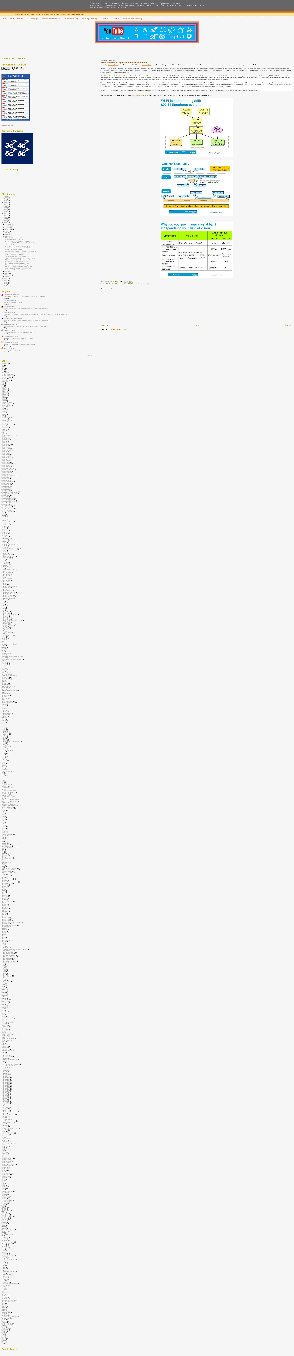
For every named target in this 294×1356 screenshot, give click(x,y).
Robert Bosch (5, 1110)
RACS (3, 1053)
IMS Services (5, 785)
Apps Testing (5, 495)
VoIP (2, 1303)
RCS (2, 1068)
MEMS (3, 900)
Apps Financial (6, 460)
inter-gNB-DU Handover (9, 801)
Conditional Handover (8, 592)
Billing (3, 529)
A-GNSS (4, 399)
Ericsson (4, 664)
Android (3, 422)
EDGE (3, 643)
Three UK (4, 1231)
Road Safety (5, 1107)
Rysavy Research (7, 1122)
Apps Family (5, 459)
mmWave (4, 916)
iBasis (3, 764)
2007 (5, 285)
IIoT (2, 782)
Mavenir (4, 886)
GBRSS (3, 705)
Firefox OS (4, 683)
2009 (5, 282)
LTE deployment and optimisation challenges (17, 265)
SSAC (3, 1185)
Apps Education (6, 457)
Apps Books (5, 445)
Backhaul (4, 523)
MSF (2, 935)
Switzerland (5, 1197)
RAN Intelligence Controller (10, 1064)
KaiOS (3, 828)
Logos (3, 861)
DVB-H (3, 637)
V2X (2, 1291)
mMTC (3, 913)
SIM (2, 1147)
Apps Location (5, 466)
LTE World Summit (139, 95)
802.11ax (4, 390)
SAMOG (4, 1125)
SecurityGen (5, 1142)
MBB (2, 888)
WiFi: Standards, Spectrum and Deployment (17, 263)
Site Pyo (4, 1153)
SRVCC (3, 1180)
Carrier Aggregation (7, 556)
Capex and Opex (6, 555)
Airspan (3, 414)
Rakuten (4, 1061)
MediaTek (4, 897)
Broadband (4, 537)
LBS (2, 849)
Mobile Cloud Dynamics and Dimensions (16, 238)
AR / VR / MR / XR (7, 508)
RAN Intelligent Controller (9, 1065)
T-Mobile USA (5, 1201)
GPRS (3, 722)
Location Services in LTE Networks (14, 254)
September (8, 229)
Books (3, 535)
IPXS (3, 817)
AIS (2, 416)
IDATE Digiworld (6, 771)
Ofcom (3, 988)
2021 (5, 206)
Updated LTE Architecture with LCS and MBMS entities (20, 258)
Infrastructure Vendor (7, 796)
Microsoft (4, 907)
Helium (3, 738)
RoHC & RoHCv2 (9, 244)
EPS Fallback (5, 662)
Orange (3, 1007)
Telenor (3, 1221)
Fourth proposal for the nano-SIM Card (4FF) (17, 246)
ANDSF (3, 423)
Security (4, 1140)
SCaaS (3, 1131)
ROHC (3, 1113)
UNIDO (3, 1273)
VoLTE (3, 1306)
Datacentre (4, 616)
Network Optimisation (8, 956)
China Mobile (5, 572)
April (6, 271)
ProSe (3, 1037)
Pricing (3, 1031)
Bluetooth (4, 534)
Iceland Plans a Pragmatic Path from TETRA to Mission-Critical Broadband (24, 296)
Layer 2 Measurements (8, 847)
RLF (2, 1106)
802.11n (111, 283)
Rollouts (4, 1116)
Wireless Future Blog (11, 342)
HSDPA (3, 749)
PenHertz (4, 1024)
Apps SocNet (5, 490)
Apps (3, 437)
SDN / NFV (4, 1134)
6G (2, 386)
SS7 (2, 1182)
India (3, 789)
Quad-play (4, 1047)
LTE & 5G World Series (134, 283)
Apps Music (5, 477)
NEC (2, 946)
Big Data (4, 528)
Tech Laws (4, 1213)
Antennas (4, 428)
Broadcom (4, 540)
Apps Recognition (7, 481)
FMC (2, 689)
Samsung (4, 1127)
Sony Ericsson (5, 1173)
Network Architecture (7, 952)
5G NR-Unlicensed (7, 375)
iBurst (3, 767)
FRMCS (3, 699)
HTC (2, 758)
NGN (3, 971)
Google (3, 720)
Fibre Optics (5, 678)
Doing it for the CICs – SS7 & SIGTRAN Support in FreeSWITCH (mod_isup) (25, 326)
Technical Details (6, 1216)
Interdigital (4, 802)
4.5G (2, 368)
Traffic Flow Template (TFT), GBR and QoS (17, 253)
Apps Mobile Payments (8, 475)
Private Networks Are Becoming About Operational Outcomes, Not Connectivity (26, 308)
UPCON (4, 1277)
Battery (3, 526)
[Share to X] (128, 282)
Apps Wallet (5, 504)
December (8, 224)
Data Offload (5, 611)
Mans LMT (4, 880)
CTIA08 (3, 605)
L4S (2, 841)
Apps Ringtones (6, 483)
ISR (2, 820)
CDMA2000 (5, 563)
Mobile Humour (6, 920)
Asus (3, 514)
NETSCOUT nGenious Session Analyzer (14, 949)
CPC (2, 601)
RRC (3, 1118)
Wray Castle (5, 1328)
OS (2, 1009)
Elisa (3, 649)
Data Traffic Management (9, 614)
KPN (2, 838)
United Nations (6, 1274)
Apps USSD (5, 496)
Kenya (3, 832)
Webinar (4, 1313)
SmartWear (4, 1168)
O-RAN (3, 985)
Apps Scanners (6, 484)
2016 (5, 215)
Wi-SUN (4, 1321)
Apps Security (5, 487)
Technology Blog (9, 312)
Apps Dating (5, 456)
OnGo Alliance (5, 995)
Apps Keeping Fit (6, 465)
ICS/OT (3, 770)
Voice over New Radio (8, 1301)
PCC (2, 1019)
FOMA (3, 692)
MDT (2, 894)
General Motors (6, 713)
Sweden (4, 1194)
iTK (2, 822)
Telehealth (4, 1219)
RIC (2, 1104)
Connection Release (7, 596)
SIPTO (3, 1152)
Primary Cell (5, 1032)
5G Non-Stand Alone (7, 374)
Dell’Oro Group (6, 619)
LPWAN (3, 864)
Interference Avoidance (8, 804)
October (7, 227)
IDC (2, 773)
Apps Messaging (6, 471)
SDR (2, 1136)
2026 (5, 197)
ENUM (3, 658)
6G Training (115, 19)
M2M (3, 877)
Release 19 (5, 1091)
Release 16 (5, 1086)
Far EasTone (5, 673)
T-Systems (4, 1203)
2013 (5, 221)
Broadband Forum (7, 538)
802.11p (4, 393)
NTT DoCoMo (5, 982)
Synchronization (6, 1200)
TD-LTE (3, 1209)
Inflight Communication (8, 795)
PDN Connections (7, 1022)
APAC (3, 431)
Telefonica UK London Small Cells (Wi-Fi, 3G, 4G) (18, 266)
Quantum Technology (8, 1050)
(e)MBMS (4, 363)
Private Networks (9, 306)
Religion (4, 1100)
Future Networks (6, 701)
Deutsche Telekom (7, 625)
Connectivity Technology (89, 19)
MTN (2, 938)
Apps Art (4, 441)
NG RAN (4, 965)
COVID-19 (4, 599)
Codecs (3, 584)
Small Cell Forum (6, 1158)
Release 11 (5, 1079)
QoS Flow (4, 1046)
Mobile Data (5, 919)
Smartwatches (5, 1167)
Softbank (4, 1170)
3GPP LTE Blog (9, 348)
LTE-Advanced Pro (7, 873)
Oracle (3, 1006)
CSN (2, 604)
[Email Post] (120, 281)
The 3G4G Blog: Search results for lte (15, 92)
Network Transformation (8, 961)
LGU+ (3, 853)
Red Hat (4, 1071)
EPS (2, 661)
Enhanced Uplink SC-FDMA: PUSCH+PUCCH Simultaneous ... (22, 243)
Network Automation (7, 953)
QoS (2, 1044)
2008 (5, 284)
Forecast (4, 693)
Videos (3, 1295)
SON (2, 1171)
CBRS (3, 559)
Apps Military (5, 472)
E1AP (3, 640)
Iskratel (3, 819)
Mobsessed (5, 926)
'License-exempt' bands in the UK (14, 270)
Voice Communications (8, 1300)
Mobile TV (4, 923)
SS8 (2, 1183)
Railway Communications (9, 1059)
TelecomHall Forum (10, 300)
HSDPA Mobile (6, 750)
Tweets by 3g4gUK (7, 125)
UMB (3, 1267)
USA (2, 1280)
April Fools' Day (6, 507)
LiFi (2, 856)
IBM (2, 765)
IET (2, 777)
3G (2, 365)
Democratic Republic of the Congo (12, 620)
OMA (3, 992)
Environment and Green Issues (11, 659)
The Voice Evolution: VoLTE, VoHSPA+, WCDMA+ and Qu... (21, 251)
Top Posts (4, 1237)
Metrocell (4, 906)
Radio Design (5, 1055)
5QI (2, 384)
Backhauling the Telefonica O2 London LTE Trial (18, 248)
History (3, 743)
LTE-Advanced (6, 871)
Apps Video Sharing (7, 499)
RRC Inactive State (7, 1119)
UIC (2, 1261)
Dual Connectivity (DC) (8, 635)
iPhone (3, 810)
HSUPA (3, 756)
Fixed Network (5, 684)
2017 (5, 213)
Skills (3, 1155)
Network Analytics (7, 950)
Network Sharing (6, 958)
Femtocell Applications (8, 676)
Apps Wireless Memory (8, 505)
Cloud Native (5, 580)
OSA (2, 1010)
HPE (2, 747)
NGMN (3, 970)
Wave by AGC (5, 1312)
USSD (3, 1286)
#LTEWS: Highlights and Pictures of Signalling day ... (19, 241)
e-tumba (4, 638)
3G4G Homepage (32, 19)
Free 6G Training (9, 330)
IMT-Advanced (5, 788)
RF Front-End (5, 1103)
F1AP (3, 671)
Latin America (5, 844)
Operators (4, 1003)
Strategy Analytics (7, 1191)
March (7, 273)
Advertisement (5, 405)
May (6, 236)
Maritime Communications (9, 882)
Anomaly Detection (7, 425)
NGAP (3, 968)
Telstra (3, 1222)
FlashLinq (4, 687)
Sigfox (3, 1145)
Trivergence (5, 1248)
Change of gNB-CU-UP (8, 569)
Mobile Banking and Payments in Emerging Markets (19, 259)
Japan (3, 826)
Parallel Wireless (6, 1018)
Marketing (4, 885)
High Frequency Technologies (10, 741)
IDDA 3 (3, 774)
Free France (5, 698)
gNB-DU (4, 717)
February (7, 275)
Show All (90, 355)
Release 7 (4, 1094)
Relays (3, 1076)
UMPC (3, 1268)
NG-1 (3, 967)
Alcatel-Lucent (5, 417)
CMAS (3, 581)
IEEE (115, 283)
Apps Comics (5, 453)
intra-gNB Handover (7, 808)
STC (2, 1189)
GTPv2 (3, 731)
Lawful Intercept (6, 846)
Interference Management (9, 805)
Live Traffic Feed (15, 76)
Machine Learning (7, 879)
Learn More (192, 5)
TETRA (3, 1227)
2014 (5, 219)
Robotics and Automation (9, 1112)
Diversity (4, 629)
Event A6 (4, 670)
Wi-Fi (147, 283)
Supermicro (5, 1192)
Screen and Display (7, 1133)
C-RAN (3, 546)
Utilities (3, 1288)
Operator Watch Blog (71, 19)
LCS (2, 850)
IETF (2, 779)
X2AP (3, 1334)
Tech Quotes (5, 1215)
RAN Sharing (5, 1067)
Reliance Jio (5, 1098)
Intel (2, 798)
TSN (2, 1249)
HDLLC (3, 735)
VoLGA (3, 1304)
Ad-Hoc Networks (6, 404)
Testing (3, 1225)
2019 (5, 209)
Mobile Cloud (5, 917)
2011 (5, 278)
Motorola (4, 931)
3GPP (3, 366)
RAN (2, 1062)
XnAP (3, 1340)
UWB (3, 1289)
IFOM (3, 780)
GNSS (3, 719)
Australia (4, 519)
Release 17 (5, 1088)
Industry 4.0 (5, 794)
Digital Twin (5, 628)
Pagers (3, 1016)
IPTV (2, 813)
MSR (3, 937)
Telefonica (4, 1218)
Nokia (3, 974)
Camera (4, 552)
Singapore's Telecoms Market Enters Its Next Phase (18, 338)
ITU (2, 823)
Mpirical (3, 932)
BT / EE (3, 543)
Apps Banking (5, 442)
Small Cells (5, 1159)
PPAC (3, 1028)
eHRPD (3, 647)
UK (2, 1264)
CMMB (3, 583)
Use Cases (4, 1282)
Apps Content (5, 454)
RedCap (4, 1073)
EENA (3, 646)
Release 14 (5, 1083)
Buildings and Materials (8, 544)
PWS (3, 1041)
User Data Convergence (9, 1283)
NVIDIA (3, 983)
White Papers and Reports (9, 1316)
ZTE (2, 1343)
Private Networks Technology (132, 19)
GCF (2, 707)
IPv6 (2, 814)
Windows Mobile (6, 1324)
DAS (2, 610)
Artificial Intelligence (7, 511)
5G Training (104, 19)
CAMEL (3, 550)
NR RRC (4, 980)
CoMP (3, 589)
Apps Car (4, 451)
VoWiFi (3, 1309)
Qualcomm (4, 1049)
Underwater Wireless (8, 1271)
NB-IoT (3, 944)
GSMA (3, 729)
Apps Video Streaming (8, 501)
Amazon (4, 419)
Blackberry (4, 531)
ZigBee (3, 1342)
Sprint (3, 1179)
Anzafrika (4, 429)
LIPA (2, 859)
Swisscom (4, 1195)
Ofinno (3, 991)
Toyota (3, 1239)
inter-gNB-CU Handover (9, 799)
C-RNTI (3, 547)
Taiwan (3, 1204)
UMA (3, 1265)
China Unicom (5, 575)
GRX (2, 725)
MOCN (3, 928)
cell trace (4, 565)
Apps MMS (4, 474)
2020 (5, 208)
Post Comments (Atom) (118, 329)
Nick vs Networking (10, 324)
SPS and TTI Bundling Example (13, 249)
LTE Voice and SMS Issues (9, 870)
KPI (2, 837)
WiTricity (4, 1325)
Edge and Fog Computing (9, 644)
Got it (201, 5)
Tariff (2, 1206)
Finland (3, 680)
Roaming (4, 1109)
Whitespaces (5, 1318)
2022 (5, 204)
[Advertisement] (147, 49)
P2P (2, 1015)
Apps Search (5, 486)
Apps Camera (5, 450)
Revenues (4, 1101)
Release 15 (5, 1085)
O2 (2, 986)
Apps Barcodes (6, 444)
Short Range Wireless (8, 1143)
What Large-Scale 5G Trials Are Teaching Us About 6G (19, 332)
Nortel (3, 977)
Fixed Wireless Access (8, 686)
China (3, 571)
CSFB (3, 602)
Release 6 (4, 1092)
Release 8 (4, 1095)
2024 (5, 200)
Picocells (4, 1025)
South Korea (5, 1174)
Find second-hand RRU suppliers (13, 302)
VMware (4, 1297)
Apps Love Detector (7, 468)
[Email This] (123, 282)
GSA (2, 726)
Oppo (3, 1004)
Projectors (4, 1035)
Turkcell (3, 1252)
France (3, 696)
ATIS (2, 517)
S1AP (3, 1124)
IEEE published (113, 65)
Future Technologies (7, 702)
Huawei (3, 761)
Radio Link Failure (7, 1056)
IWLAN (3, 825)
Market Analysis (6, 883)
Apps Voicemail (6, 502)
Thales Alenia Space (7, 1230)
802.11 (106, 283)
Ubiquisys (4, 1257)
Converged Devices (7, 598)
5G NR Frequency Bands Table (12, 350)
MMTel (3, 914)
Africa (3, 407)
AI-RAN (3, 410)
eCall (3, 641)
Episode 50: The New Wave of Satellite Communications (19, 344)
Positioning (4, 1027)
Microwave (4, 909)
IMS (2, 783)
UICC (3, 1263)
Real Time (15, 119)
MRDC (3, 934)
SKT (2, 1156)
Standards (4, 1186)
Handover (4, 732)
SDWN (3, 1137)
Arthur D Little (5, 510)
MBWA (3, 889)
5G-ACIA (4, 378)
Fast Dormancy (6, 674)
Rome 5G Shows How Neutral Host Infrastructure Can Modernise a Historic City (26, 320)
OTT (2, 1013)
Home (5, 19)
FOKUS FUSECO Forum (9, 690)
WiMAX (3, 1322)
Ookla (3, 997)
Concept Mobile (6, 590)
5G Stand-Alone (6, 377)
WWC (3, 1333)
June (6, 234)
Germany (4, 716)
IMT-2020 (4, 786)
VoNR (3, 1307)
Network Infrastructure (8, 955)
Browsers (4, 541)
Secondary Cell (6, 1139)
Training (4, 1240)
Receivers (4, 1070)
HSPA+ (3, 753)
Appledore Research (7, 435)
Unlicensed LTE (6, 1276)
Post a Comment (105, 293)
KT (2, 840)
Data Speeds (5, 613)
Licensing (4, 855)
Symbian (4, 1198)
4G (2, 369)
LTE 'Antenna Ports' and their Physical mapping (18, 268)
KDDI (3, 829)
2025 (5, 199)
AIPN (3, 411)
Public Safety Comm (7, 1038)
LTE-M (3, 874)
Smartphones (5, 1165)
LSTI (2, 865)
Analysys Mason (6, 420)
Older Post (289, 325)
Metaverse (4, 904)
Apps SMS (4, 489)
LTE (2, 867)
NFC (2, 964)
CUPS (3, 607)
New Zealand (5, 962)
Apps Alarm (5, 440)
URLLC (3, 1279)
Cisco (3, 577)
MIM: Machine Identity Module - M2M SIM (16, 261)
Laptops (4, 843)
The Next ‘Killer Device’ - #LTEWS (14, 239)
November (8, 226)
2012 (5, 222)
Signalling (4, 1146)
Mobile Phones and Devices (10, 922)
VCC (2, 1292)
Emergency (5, 653)
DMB (3, 631)
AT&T (3, 516)
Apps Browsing (6, 448)
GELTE (3, 708)
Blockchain (4, 532)
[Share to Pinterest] (132, 282)
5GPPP (3, 381)
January (7, 276)
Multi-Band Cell (6, 940)
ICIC (2, 768)
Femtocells (4, 677)
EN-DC (3, 655)
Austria (3, 520)
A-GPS (3, 401)
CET (2, 568)
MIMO (3, 910)
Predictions (4, 1030)
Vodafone (4, 1298)
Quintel (3, 1052)
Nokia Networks (6, 976)
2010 (5, 280)
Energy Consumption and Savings (12, 656)
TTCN (3, 1251)
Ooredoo (4, 998)
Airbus (3, 413)
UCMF (3, 1258)
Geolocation (5, 714)
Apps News (5, 478)
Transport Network (7, 1243)
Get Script (8, 119)
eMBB (3, 650)
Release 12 (5, 1080)
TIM (2, 1233)
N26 (2, 943)
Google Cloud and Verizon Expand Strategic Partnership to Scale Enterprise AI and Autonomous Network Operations (36, 314)
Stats (3, 1188)
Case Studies (5, 558)
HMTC (3, 744)
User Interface (5, 1285)
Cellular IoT (5, 566)
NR (2, 979)
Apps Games (5, 462)
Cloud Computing (7, 578)
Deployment (5, 623)
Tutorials (4, 1254)
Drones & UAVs (6, 632)
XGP (2, 1337)
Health (3, 737)
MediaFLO (4, 895)
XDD (2, 1336)
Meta (3, 903)
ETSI (2, 665)
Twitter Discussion (7, 1255)
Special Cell (5, 1176)
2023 (5, 202)
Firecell (3, 681)
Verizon (3, 1294)
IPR (2, 811)
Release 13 (5, 1082)
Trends (3, 1245)
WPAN (3, 1327)
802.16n (4, 395)
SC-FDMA (4, 1130)
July (6, 232)
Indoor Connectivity (7, 791)
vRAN (3, 1310)
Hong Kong (5, 746)
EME (2, 652)
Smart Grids (5, 1162)
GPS (2, 723)
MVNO (3, 941)
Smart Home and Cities (8, 1164)
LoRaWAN (4, 862)
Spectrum (143, 283)
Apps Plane (5, 480)
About (12, 19)
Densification (5, 622)
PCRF (3, 1021)
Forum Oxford (5, 695)
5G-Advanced (5, 380)
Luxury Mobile (5, 876)
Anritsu (3, 426)
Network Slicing (6, 959)
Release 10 (5, 1077)
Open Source (5, 1001)
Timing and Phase (7, 1234)
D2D (2, 608)
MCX (3, 892)
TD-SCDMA (5, 1210)
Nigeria (3, 973)
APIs (2, 432)
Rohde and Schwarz (7, 1115)
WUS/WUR (4, 1330)
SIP (2, 1150)
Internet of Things (6, 807)
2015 (5, 217)
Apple (3, 434)
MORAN (4, 929)
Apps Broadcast (6, 447)
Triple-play (4, 1246)
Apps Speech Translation (9, 493)
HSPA (3, 752)
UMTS (3, 1270)
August (7, 231)
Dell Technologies (7, 617)
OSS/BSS (4, 1012)
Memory (4, 898)
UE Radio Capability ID (8, 1260)
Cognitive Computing (8, 586)
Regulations (5, 1074)
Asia (2, 513)
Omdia (3, 994)
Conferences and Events (9, 593)
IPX (2, 816)
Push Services (5, 1040)
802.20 (3, 396)
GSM (3, 728)
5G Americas (5, 372)
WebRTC (4, 1315)
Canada (4, 553)
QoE (2, 1043)
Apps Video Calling (7, 498)
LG (2, 852)
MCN (3, 891)
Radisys (4, 1058)
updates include (146, 65)
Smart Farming (6, 1161)
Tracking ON (22, 119)
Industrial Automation (8, 792)
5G (2, 371)
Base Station (5, 525)
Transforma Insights (7, 1242)
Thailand (4, 1228)
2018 (5, 211)
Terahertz (4, 1224)
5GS (2, 383)
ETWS (3, 667)
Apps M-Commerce (7, 469)
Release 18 (5, 1089)
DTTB (3, 634)
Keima (3, 831)
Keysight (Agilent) (122, 283)
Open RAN (4, 1000)
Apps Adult (4, 438)
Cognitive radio (6, 587)
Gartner (3, 704)
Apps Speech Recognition (9, 492)
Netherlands (5, 947)
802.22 (3, 398)
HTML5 (3, 759)
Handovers (4, 734)
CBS (2, 560)
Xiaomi (3, 1339)
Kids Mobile (5, 835)
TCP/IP (3, 1207)
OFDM (3, 989)
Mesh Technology (7, 901)
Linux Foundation (6, 858)
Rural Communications (8, 1121)
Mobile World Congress (8, 925)
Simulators (4, 1149)
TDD (2, 1212)
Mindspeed (4, 912)
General (4, 711)
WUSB (3, 1331)
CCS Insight (5, 562)
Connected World (6, 595)
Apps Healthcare (6, 463)
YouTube (20, 19)
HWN (3, 762)
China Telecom (6, 574)
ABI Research (5, 402)
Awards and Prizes (7, 522)
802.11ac (4, 389)
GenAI (3, 710)
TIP (2, 1236)
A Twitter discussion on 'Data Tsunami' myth (17, 256)
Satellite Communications (9, 1128)
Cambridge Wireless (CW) (9, 549)
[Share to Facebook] (130, 282)
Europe (3, 668)
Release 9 (4, 1097)
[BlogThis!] (125, 282)
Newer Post (104, 325)
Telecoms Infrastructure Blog (50, 19)
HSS (2, 755)
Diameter (4, 626)
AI (2, 408)
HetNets (4, 740)
